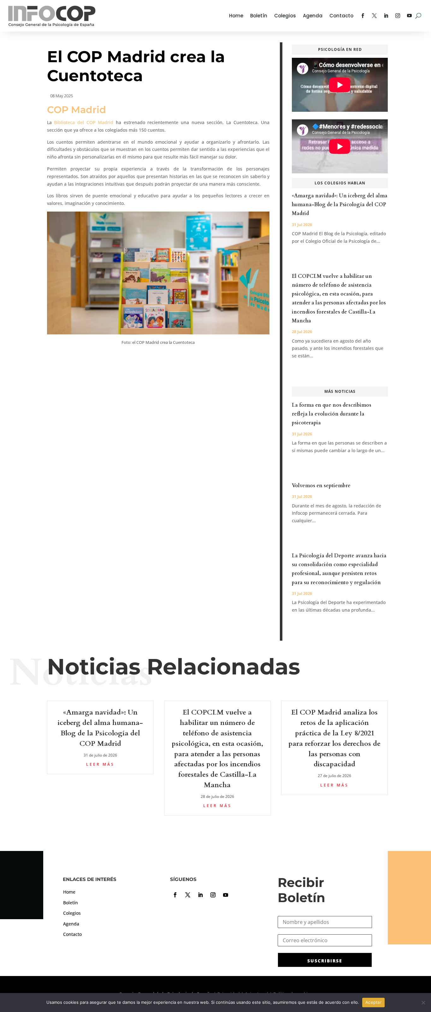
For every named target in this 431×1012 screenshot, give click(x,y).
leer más (100, 764)
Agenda (312, 15)
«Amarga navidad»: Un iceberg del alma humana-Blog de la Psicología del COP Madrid (339, 204)
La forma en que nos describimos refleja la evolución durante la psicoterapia (331, 414)
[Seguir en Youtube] (226, 895)
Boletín (258, 15)
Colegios (285, 15)
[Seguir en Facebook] (175, 895)
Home (236, 15)
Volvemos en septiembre (321, 485)
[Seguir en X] (188, 895)
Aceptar (373, 1002)
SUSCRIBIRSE (324, 961)
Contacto (341, 15)
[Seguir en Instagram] (213, 895)
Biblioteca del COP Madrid (83, 122)
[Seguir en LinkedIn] (200, 895)
